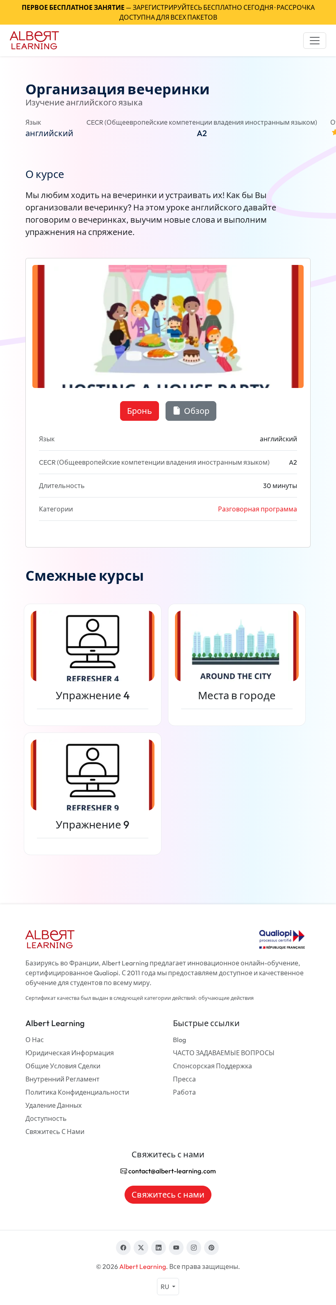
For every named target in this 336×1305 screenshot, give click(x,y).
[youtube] (176, 1247)
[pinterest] (211, 1247)
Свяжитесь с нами (54, 1131)
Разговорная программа (257, 509)
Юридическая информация (69, 1053)
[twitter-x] (141, 1247)
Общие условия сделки (62, 1066)
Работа (184, 1092)
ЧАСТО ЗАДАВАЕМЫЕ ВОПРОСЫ (224, 1053)
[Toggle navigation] (314, 40)
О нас (34, 1040)
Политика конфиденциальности (77, 1092)
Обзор (195, 411)
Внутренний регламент (62, 1079)
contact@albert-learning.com (171, 1171)
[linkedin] (158, 1247)
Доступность (46, 1118)
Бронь (139, 411)
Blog (179, 1040)
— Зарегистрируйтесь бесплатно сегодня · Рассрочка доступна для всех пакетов (168, 12)
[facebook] (123, 1247)
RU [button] (165, 1286)
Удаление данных (53, 1105)
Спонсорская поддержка (212, 1066)
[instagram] (193, 1247)
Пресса (184, 1079)
